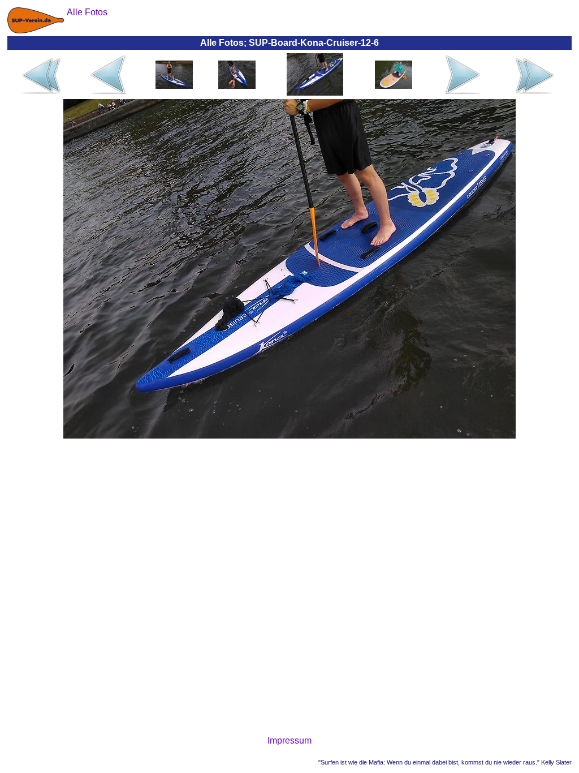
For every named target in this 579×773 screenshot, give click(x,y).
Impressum (289, 740)
